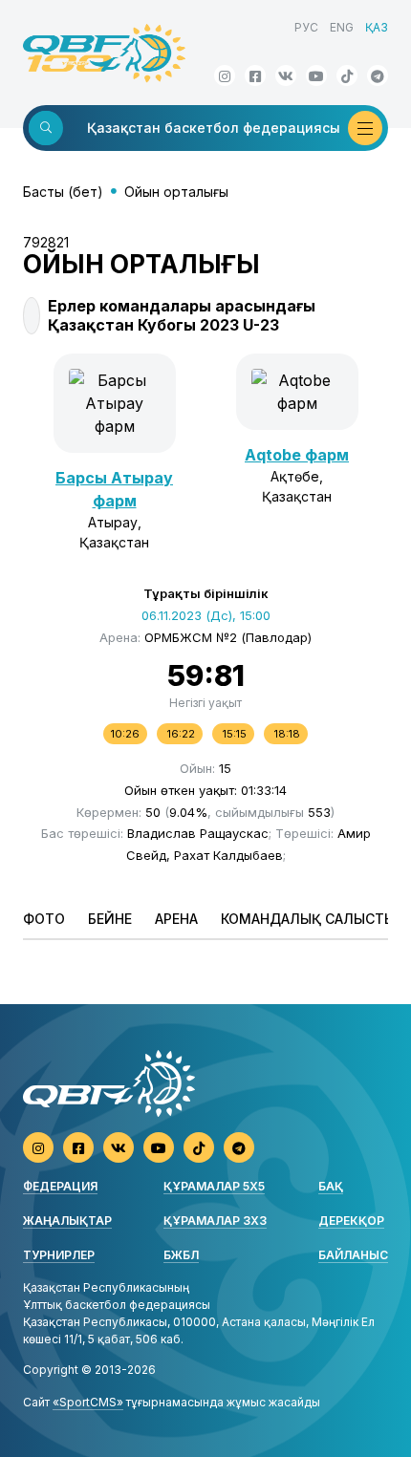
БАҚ (330, 1186)
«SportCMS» (88, 1402)
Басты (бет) (63, 191)
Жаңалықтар (67, 1220)
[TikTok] (346, 75)
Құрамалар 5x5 (214, 1186)
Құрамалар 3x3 (215, 1220)
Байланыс (353, 1255)
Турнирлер (59, 1255)
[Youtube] (316, 75)
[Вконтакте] (285, 75)
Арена (176, 919)
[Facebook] (255, 75)
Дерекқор (351, 1220)
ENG (342, 27)
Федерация (60, 1186)
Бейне (110, 919)
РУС (306, 27)
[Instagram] (224, 75)
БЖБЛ (181, 1255)
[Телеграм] (377, 75)
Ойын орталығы (176, 191)
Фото (44, 919)
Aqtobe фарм (297, 454)
